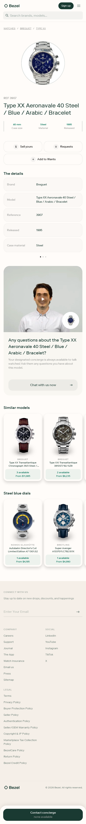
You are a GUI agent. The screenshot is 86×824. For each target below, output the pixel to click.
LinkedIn (50, 635)
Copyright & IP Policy (17, 733)
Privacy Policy (12, 702)
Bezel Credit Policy (15, 762)
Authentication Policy (17, 721)
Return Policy (12, 756)
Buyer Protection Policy (18, 708)
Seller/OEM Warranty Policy (21, 727)
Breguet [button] (25, 28)
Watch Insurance (14, 660)
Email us (9, 667)
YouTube (50, 641)
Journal (8, 648)
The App (9, 654)
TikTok (49, 654)
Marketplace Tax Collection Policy (20, 742)
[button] (66, 5)
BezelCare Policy (14, 750)
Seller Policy (11, 714)
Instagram (51, 648)
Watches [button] (9, 28)
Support (9, 641)
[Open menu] (78, 5)
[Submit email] (78, 612)
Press (7, 673)
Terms (7, 695)
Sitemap (9, 679)
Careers (8, 635)
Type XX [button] (41, 28)
